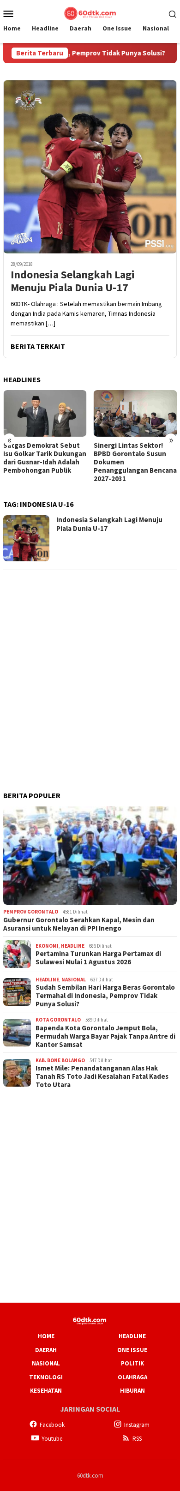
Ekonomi (47, 946)
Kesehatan (46, 1391)
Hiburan (132, 1391)
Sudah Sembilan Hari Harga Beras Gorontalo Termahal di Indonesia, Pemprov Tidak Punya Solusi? (105, 995)
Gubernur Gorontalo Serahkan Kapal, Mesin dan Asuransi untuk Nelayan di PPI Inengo (79, 924)
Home (46, 1336)
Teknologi (46, 1377)
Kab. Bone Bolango (60, 1060)
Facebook (52, 1425)
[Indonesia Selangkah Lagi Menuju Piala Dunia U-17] (90, 166)
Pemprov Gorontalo (30, 911)
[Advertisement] (90, 668)
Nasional (73, 979)
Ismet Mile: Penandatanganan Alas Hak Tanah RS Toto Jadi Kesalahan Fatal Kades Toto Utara (102, 1076)
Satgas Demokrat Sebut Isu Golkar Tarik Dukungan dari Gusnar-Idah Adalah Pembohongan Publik (44, 458)
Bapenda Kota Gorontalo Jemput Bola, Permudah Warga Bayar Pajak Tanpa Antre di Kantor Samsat (105, 1036)
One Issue (132, 1350)
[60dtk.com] (90, 12)
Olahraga (132, 1377)
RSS (137, 1439)
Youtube (52, 1439)
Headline (72, 946)
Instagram (137, 1425)
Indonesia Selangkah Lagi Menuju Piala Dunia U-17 (73, 281)
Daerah (46, 1350)
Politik (132, 1363)
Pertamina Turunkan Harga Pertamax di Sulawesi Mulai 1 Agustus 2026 (98, 958)
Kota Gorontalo (58, 1019)
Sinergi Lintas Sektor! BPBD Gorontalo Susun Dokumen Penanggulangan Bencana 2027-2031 (135, 462)
